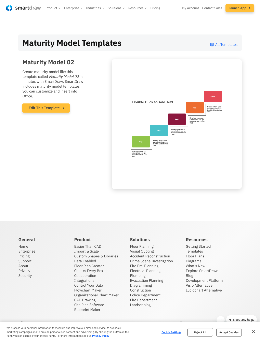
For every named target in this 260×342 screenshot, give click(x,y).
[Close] (253, 331)
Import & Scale (86, 251)
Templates (194, 251)
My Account (190, 8)
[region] (130, 332)
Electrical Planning (145, 270)
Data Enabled (85, 261)
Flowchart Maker (88, 290)
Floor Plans (195, 256)
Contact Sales (212, 8)
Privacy (24, 270)
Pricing (155, 8)
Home (23, 246)
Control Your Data (88, 285)
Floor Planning (142, 246)
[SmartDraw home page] (24, 8)
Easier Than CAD (87, 246)
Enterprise (26, 251)
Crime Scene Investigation (151, 261)
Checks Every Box (88, 270)
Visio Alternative (199, 285)
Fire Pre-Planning (144, 265)
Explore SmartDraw (202, 270)
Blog (189, 275)
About (23, 265)
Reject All (200, 332)
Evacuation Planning (146, 280)
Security (25, 275)
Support (24, 261)
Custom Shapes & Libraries (96, 256)
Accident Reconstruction (150, 256)
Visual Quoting (142, 251)
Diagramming (141, 285)
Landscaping (140, 304)
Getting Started (198, 246)
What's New (195, 265)
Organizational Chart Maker (96, 295)
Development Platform (204, 280)
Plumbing (137, 275)
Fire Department (143, 300)
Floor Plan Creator (89, 265)
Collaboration (85, 275)
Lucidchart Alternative (204, 290)
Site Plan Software (89, 304)
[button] (53, 8)
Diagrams (193, 261)
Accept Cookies (229, 332)
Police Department (145, 295)
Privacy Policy (100, 336)
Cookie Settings (171, 332)
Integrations (84, 280)
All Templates (226, 44)
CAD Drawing (84, 300)
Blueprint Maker (87, 309)
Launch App (238, 8)
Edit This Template (44, 107)
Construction (140, 290)
